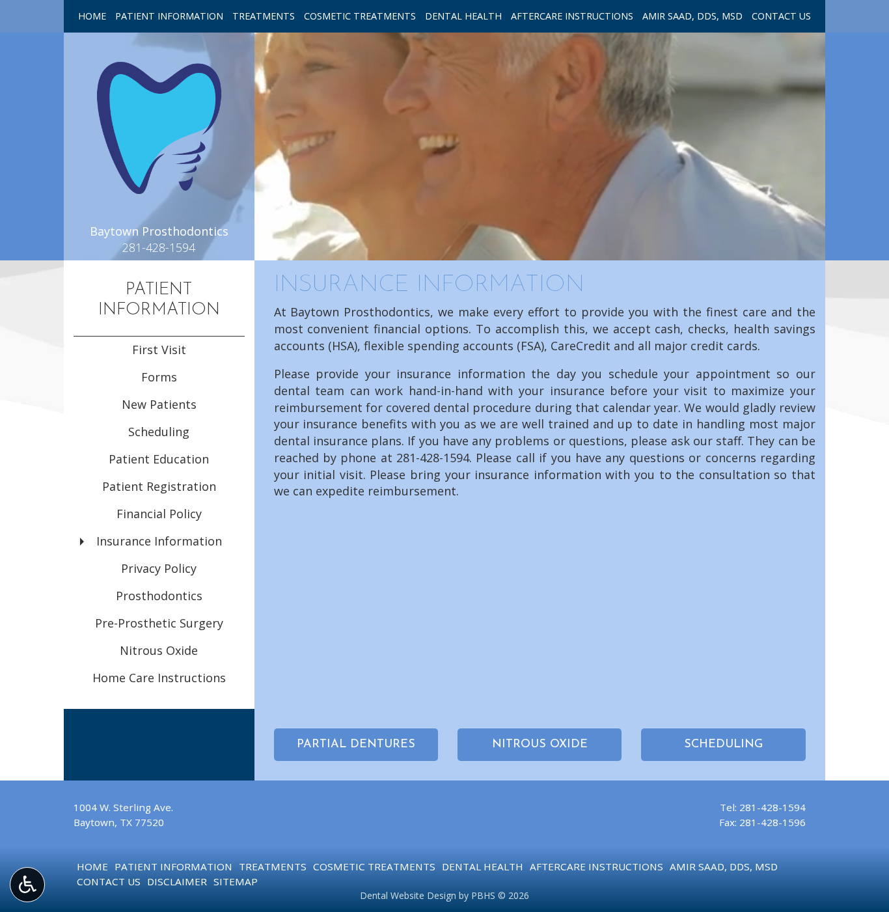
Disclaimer (177, 881)
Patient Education (159, 459)
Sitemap (235, 881)
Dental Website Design (408, 895)
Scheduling (158, 431)
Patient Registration (159, 486)
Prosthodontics (159, 595)
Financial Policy (159, 513)
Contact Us (781, 16)
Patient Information (169, 16)
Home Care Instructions (159, 677)
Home (92, 16)
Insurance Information (159, 541)
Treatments (263, 16)
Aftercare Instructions (572, 16)
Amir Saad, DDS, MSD (692, 16)
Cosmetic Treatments (360, 16)
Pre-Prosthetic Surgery (159, 623)
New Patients (159, 404)
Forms (159, 377)
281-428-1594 (432, 457)
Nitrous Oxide (159, 650)
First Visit (159, 349)
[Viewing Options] (27, 884)
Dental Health (463, 16)
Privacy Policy (159, 568)
